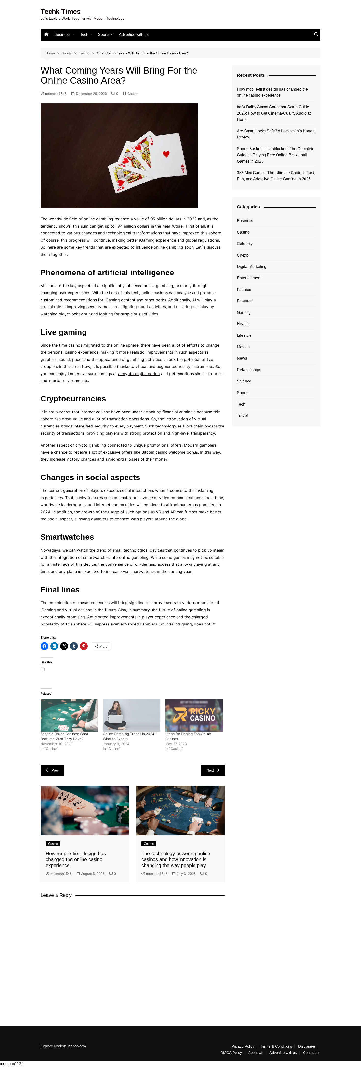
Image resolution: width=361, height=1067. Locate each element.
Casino (132, 94)
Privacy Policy (242, 1046)
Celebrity (245, 244)
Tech (84, 34)
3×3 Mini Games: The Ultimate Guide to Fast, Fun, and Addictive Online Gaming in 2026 (276, 176)
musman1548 (56, 94)
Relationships (249, 370)
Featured (245, 301)
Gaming (244, 312)
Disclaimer (306, 1046)
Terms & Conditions (276, 1046)
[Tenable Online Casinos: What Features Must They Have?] (69, 715)
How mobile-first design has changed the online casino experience (76, 859)
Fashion (244, 290)
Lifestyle (244, 335)
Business (62, 34)
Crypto (243, 255)
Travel (242, 415)
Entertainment (249, 278)
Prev (55, 770)
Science (244, 381)
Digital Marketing (251, 266)
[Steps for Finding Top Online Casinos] (194, 715)
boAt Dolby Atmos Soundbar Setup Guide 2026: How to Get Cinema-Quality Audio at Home (274, 113)
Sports (103, 34)
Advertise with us (134, 34)
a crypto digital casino (139, 373)
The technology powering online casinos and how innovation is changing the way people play (175, 859)
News (242, 358)
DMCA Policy (231, 1053)
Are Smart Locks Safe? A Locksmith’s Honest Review (276, 134)
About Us (255, 1053)
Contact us (311, 1053)
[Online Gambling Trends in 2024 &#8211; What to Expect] (131, 715)
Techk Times (61, 11)
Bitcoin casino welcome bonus (169, 452)
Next (210, 770)
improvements (122, 616)
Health (243, 324)
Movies (243, 347)
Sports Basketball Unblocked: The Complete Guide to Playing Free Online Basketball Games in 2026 (275, 155)
